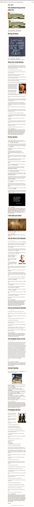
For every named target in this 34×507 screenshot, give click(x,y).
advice (13, 300)
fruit (12, 334)
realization (18, 303)
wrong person (22, 364)
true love (14, 364)
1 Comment (19, 407)
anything (14, 403)
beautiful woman (12, 129)
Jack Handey (9, 210)
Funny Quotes (12, 137)
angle (17, 300)
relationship (19, 335)
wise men (22, 406)
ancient (21, 402)
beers (14, 333)
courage (19, 403)
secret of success (14, 304)
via (8, 359)
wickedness (16, 134)
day (15, 209)
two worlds (16, 406)
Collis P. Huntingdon (20, 208)
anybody (19, 300)
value (8, 501)
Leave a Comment (18, 31)
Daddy (22, 333)
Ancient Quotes (13, 368)
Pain (10, 363)
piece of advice (15, 363)
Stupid (20, 499)
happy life (22, 130)
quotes (16, 335)
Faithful (20, 495)
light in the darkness (19, 131)
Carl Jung (18, 129)
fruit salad (14, 334)
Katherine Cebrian (14, 210)
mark (20, 497)
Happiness (15, 301)
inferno (24, 130)
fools (10, 404)
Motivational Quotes (18, 30)
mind (23, 301)
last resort (14, 131)
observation (11, 302)
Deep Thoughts (18, 209)
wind (13, 305)
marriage (9, 335)
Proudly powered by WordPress (14, 505)
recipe (15, 498)
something (9, 305)
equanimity (15, 130)
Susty (19, 505)
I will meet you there (14, 215)
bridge (18, 494)
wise (16, 59)
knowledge (9, 131)
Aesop (15, 402)
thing (23, 335)
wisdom (11, 336)
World (16, 407)
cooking (14, 209)
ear (15, 495)
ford (10, 301)
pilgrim (16, 132)
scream (18, 133)
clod (21, 129)
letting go (22, 362)
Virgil (18, 406)
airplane (15, 300)
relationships (22, 363)
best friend (11, 494)
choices (11, 59)
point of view (13, 303)
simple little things (22, 304)
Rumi (20, 234)
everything (19, 130)
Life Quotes (12, 361)
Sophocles (9, 406)
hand (10, 497)
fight (8, 496)
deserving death (23, 403)
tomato (9, 336)
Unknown (17, 364)
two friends (23, 500)
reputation (9, 304)
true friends (15, 500)
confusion (11, 209)
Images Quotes (13, 30)
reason (21, 303)
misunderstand (15, 404)
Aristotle (17, 403)
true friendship (19, 500)
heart (17, 362)
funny (16, 334)
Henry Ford (18, 301)
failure (8, 301)
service (18, 304)
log (17, 210)
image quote (11, 234)
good (22, 496)
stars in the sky (17, 499)
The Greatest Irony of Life (16, 339)
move (8, 363)
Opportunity (18, 302)
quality (16, 303)
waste (12, 305)
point (10, 303)
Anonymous (11, 333)
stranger (12, 364)
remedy (23, 303)
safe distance (17, 405)
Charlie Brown (13, 208)
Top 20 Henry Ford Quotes (17, 238)
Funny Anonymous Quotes (17, 308)
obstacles (15, 302)
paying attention (22, 302)
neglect (9, 302)
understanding (12, 134)
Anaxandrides (18, 402)
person (14, 132)
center (13, 362)
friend (15, 362)
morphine (23, 131)
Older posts (9, 503)
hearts (14, 497)
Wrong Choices (13, 34)
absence (11, 362)
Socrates (21, 405)
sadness (15, 133)
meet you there (16, 234)
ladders (12, 131)
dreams (9, 404)
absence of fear (12, 402)
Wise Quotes (17, 58)
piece (12, 363)
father (10, 334)
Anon (10, 208)
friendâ (10, 496)
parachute (12, 335)
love (25, 362)
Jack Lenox (22, 505)
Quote (11, 133)
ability (10, 300)
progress (18, 132)
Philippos (24, 404)
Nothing (22, 404)
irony (18, 362)
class (21, 494)
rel (19, 363)
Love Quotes (16, 361)
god (13, 301)
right (15, 59)
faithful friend (23, 495)
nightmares (19, 404)
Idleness (21, 301)
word (13, 336)
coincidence (19, 333)
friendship (15, 496)
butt (19, 494)
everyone (17, 495)
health (12, 497)
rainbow (12, 498)
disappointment (12, 130)
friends (12, 496)
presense (11, 405)
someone (9, 364)
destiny (14, 495)
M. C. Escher (19, 210)
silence (18, 498)
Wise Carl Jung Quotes (15, 62)
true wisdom (12, 406)
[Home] (1, 2)
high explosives (23, 209)
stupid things (23, 499)
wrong (18, 59)
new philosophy (24, 210)
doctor (8, 334)
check (16, 208)
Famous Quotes (13, 401)
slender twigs (21, 133)
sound (14, 499)
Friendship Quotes (14, 410)
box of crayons (15, 494)
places (13, 59)
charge (22, 300)
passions (9, 132)
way (19, 364)
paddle (22, 497)
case (20, 129)
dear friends (11, 495)
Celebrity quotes (13, 128)
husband (19, 334)
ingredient (17, 497)
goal (11, 301)
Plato (8, 405)
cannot (15, 129)
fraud (12, 404)
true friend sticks (11, 500)
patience (12, 132)
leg (23, 334)
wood (15, 305)
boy (15, 333)
